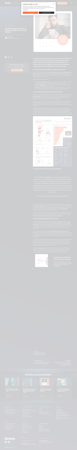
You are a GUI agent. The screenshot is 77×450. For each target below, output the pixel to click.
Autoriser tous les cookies (30, 12)
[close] (53, 4)
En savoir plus (25, 9)
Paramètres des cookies (46, 12)
